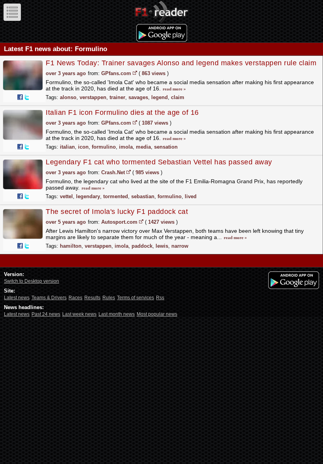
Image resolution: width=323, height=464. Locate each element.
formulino (104, 147)
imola (126, 147)
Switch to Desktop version (31, 281)
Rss (160, 297)
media (143, 147)
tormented (115, 196)
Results (92, 297)
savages (138, 97)
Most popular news (157, 314)
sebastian (142, 196)
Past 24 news (46, 314)
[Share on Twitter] (27, 97)
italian (67, 147)
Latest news (17, 297)
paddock (142, 246)
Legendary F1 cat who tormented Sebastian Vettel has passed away (159, 162)
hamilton (71, 246)
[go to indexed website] (134, 72)
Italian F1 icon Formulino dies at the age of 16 (122, 112)
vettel (66, 196)
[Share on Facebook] (20, 97)
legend (159, 97)
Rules (108, 297)
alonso (68, 97)
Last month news (116, 314)
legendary (88, 196)
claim (177, 97)
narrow (179, 246)
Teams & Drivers (49, 297)
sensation (166, 147)
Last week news (79, 314)
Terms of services (135, 297)
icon (83, 147)
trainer (117, 97)
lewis (162, 246)
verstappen (93, 97)
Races (75, 297)
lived (191, 196)
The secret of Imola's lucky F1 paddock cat (117, 211)
